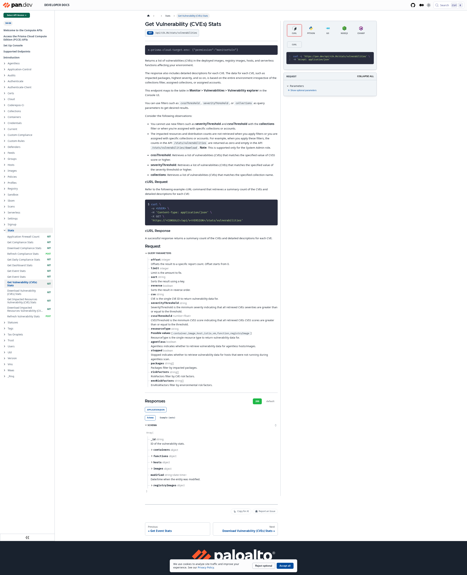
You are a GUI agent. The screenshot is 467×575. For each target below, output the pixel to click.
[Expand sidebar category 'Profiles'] (4, 183)
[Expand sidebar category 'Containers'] (4, 117)
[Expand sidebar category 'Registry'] (4, 189)
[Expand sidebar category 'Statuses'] (4, 322)
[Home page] (148, 16)
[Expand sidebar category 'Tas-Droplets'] (4, 334)
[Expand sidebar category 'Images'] (4, 171)
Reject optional (263, 565)
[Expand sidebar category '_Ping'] (4, 376)
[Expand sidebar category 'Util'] (4, 352)
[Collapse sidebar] (27, 537)
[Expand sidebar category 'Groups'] (4, 159)
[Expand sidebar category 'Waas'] (4, 370)
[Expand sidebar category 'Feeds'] (4, 153)
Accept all (285, 565)
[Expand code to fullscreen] (369, 56)
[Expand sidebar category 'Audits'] (4, 75)
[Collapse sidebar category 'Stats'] (4, 230)
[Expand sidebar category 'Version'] (4, 358)
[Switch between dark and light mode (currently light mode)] (428, 5)
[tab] (150, 418)
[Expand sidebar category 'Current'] (4, 129)
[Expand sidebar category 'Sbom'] (4, 200)
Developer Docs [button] (57, 5)
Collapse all (365, 76)
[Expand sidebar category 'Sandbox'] (4, 194)
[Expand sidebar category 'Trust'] (4, 340)
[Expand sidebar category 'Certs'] (4, 93)
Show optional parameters (303, 90)
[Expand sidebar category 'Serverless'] (4, 212)
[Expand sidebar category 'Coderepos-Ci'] (4, 105)
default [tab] (270, 401)
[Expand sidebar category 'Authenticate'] (4, 81)
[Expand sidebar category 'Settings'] (4, 218)
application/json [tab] (156, 409)
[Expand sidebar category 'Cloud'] (4, 99)
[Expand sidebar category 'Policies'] (4, 176)
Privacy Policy (206, 567)
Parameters (297, 86)
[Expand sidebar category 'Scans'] (4, 206)
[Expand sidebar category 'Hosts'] (4, 165)
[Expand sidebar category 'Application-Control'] (4, 69)
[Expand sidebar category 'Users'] (4, 346)
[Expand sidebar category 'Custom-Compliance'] (4, 135)
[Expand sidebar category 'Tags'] (4, 328)
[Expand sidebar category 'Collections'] (4, 111)
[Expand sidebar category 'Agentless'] (4, 63)
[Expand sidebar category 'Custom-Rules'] (4, 141)
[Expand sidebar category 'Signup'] (4, 224)
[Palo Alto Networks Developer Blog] (421, 5)
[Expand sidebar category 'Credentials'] (4, 123)
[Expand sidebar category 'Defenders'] (4, 147)
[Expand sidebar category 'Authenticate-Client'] (4, 87)
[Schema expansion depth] (276, 425)
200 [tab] (257, 401)
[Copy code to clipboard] (273, 49)
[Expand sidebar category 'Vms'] (4, 364)
